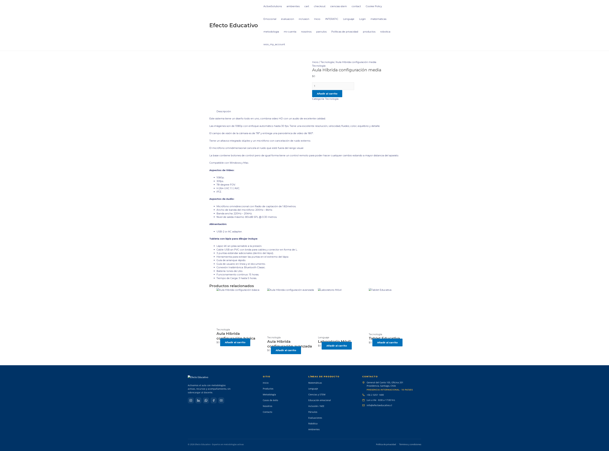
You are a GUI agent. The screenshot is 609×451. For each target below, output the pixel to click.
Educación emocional (319, 400)
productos (369, 31)
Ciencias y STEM (316, 394)
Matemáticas (315, 382)
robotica (385, 31)
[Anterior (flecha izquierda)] (5, 226)
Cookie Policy (374, 6)
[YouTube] (221, 400)
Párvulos (312, 411)
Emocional (269, 18)
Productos (268, 388)
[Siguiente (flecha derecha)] (603, 226)
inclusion (304, 18)
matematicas (378, 18)
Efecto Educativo (233, 25)
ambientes (293, 6)
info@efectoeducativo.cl (379, 405)
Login (362, 18)
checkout (319, 6)
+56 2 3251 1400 (375, 394)
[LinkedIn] (198, 400)
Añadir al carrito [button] (235, 342)
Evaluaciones (315, 417)
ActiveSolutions (272, 6)
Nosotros (267, 406)
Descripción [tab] (223, 111)
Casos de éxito (270, 400)
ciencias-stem (338, 6)
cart (306, 6)
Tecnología (327, 62)
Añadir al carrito (327, 93)
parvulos (321, 31)
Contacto (267, 411)
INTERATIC (331, 18)
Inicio (317, 18)
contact (356, 6)
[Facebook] (214, 400)
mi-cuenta (290, 31)
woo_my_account (274, 44)
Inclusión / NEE (316, 406)
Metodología (269, 394)
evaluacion (287, 18)
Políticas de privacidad (344, 31)
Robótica (313, 423)
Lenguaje (348, 18)
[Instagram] (191, 400)
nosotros (306, 31)
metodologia (271, 31)
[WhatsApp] (206, 400)
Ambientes (314, 429)
